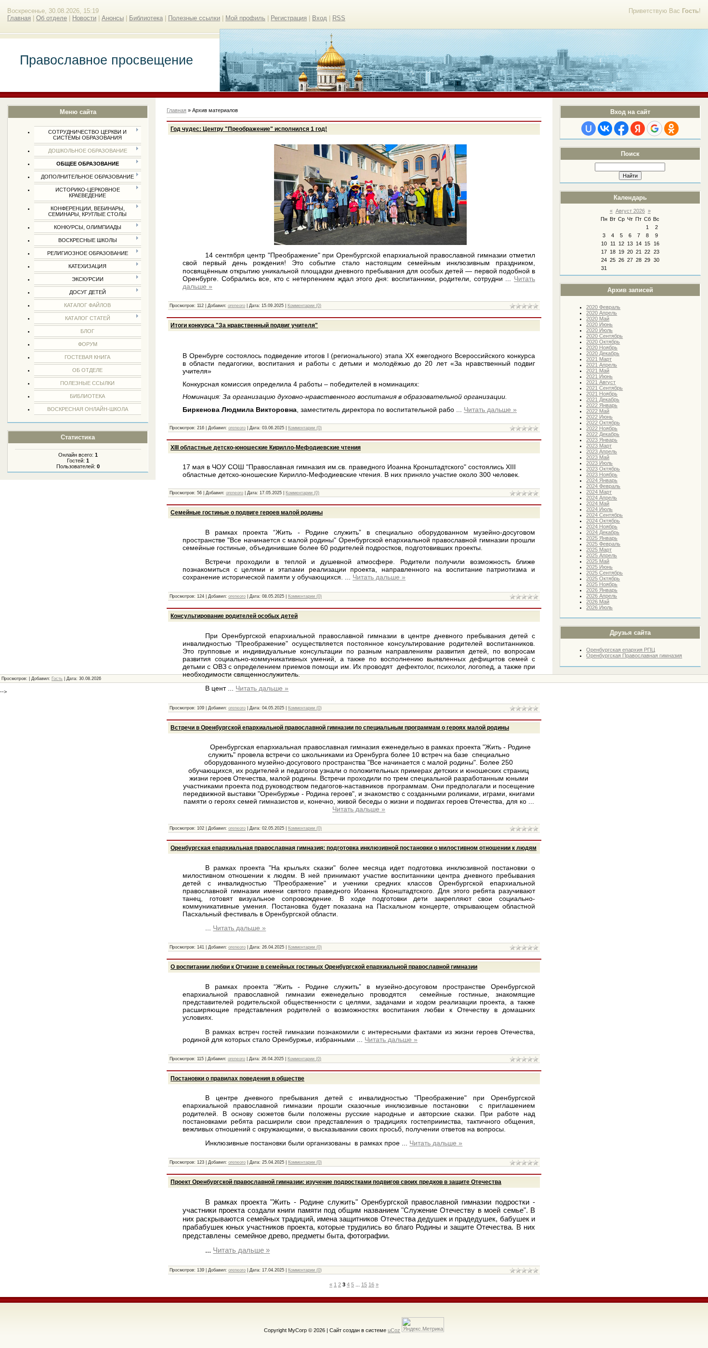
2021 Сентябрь (604, 388)
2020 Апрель (601, 313)
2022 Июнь (599, 417)
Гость (57, 678)
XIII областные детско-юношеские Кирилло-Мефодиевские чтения (265, 447)
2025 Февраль (603, 544)
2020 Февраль (603, 307)
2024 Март (599, 492)
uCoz (394, 1330)
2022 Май (597, 411)
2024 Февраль (603, 486)
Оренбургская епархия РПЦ (620, 650)
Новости (84, 18)
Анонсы (113, 18)
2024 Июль (599, 509)
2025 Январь (601, 538)
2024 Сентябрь (604, 515)
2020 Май (597, 318)
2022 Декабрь (602, 434)
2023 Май (597, 457)
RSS (338, 18)
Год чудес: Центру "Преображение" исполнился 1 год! (248, 129)
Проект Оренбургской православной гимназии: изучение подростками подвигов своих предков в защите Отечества (335, 1182)
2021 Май (597, 370)
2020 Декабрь (602, 353)
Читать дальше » (490, 409)
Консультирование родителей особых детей (234, 616)
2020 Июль (599, 330)
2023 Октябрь (603, 469)
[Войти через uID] (588, 128)
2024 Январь (601, 480)
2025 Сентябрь (604, 573)
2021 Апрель (601, 365)
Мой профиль (245, 18)
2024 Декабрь (602, 532)
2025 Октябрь (603, 578)
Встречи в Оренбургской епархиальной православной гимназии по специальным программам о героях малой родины (339, 727)
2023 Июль (599, 463)
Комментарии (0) (304, 305)
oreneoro (236, 305)
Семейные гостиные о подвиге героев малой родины (246, 512)
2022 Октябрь (603, 422)
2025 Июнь (599, 567)
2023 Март (599, 446)
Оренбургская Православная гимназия (634, 655)
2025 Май (597, 561)
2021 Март (599, 359)
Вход (319, 18)
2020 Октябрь (603, 342)
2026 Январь (601, 590)
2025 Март (599, 549)
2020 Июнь (599, 324)
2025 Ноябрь (601, 584)
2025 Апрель (601, 555)
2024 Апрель (601, 498)
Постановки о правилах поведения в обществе (237, 1078)
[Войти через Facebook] (621, 128)
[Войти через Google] (654, 128)
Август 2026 (630, 211)
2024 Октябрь (603, 521)
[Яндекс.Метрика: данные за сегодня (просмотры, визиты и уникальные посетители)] (423, 1324)
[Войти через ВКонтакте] (605, 128)
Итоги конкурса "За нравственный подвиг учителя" (244, 325)
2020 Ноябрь (601, 347)
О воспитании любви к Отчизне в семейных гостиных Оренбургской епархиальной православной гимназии (323, 966)
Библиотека (146, 18)
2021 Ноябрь (601, 394)
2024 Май (597, 503)
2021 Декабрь (602, 399)
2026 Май (597, 601)
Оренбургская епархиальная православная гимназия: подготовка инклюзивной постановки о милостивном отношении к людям (353, 848)
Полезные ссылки (194, 18)
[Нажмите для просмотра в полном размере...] (370, 242)
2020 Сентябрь (604, 336)
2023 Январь (601, 440)
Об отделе (51, 18)
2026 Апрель (601, 596)
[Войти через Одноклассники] (671, 128)
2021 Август (601, 382)
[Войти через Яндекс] (637, 128)
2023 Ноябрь (601, 474)
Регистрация (289, 18)
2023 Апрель (601, 451)
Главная (19, 18)
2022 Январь (601, 405)
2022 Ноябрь (601, 428)
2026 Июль (599, 607)
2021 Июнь (599, 376)
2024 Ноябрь (601, 526)
